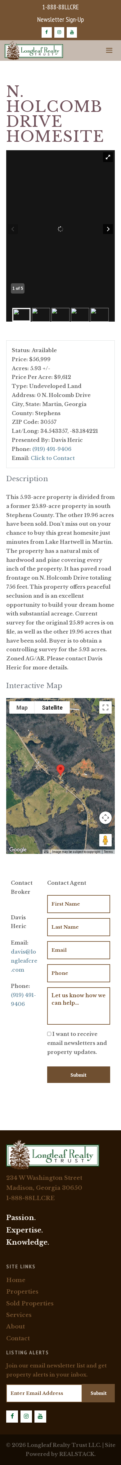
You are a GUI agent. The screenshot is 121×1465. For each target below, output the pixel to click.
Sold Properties (30, 1303)
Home (15, 1280)
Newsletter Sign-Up (60, 19)
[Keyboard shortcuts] (46, 852)
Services (19, 1315)
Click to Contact (53, 458)
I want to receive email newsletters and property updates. (77, 1043)
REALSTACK (76, 1454)
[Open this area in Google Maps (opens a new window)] (18, 850)
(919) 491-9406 (51, 449)
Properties (22, 1291)
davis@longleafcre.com (24, 961)
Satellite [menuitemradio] (52, 707)
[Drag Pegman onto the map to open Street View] (105, 840)
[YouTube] (72, 32)
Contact (18, 1338)
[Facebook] (47, 32)
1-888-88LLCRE (60, 6)
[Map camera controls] (105, 817)
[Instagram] (59, 32)
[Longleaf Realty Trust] (34, 50)
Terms (108, 852)
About (15, 1326)
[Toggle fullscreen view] (105, 707)
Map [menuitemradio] (22, 707)
